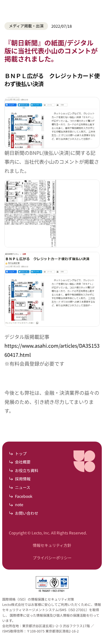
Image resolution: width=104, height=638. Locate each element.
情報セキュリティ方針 (52, 545)
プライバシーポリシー (52, 557)
